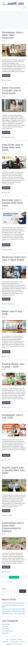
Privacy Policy (13, 639)
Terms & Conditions (14, 641)
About (7, 639)
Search (4, 588)
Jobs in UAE (7, 192)
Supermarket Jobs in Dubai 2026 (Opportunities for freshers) (13, 526)
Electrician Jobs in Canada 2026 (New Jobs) (12, 203)
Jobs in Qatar (7, 80)
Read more (6, 75)
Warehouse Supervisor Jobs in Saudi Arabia (14, 258)
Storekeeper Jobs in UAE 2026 (12, 416)
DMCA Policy (6, 641)
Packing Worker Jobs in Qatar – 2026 (13, 365)
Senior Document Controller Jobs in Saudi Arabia (11, 90)
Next (10, 581)
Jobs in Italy (7, 356)
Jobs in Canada (8, 249)
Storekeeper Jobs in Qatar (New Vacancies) (12, 35)
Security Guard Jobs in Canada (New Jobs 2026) (13, 470)
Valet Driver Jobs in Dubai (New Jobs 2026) (12, 147)
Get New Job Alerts (14, 577)
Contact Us (22, 641)
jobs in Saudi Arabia (9, 137)
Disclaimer (19, 639)
